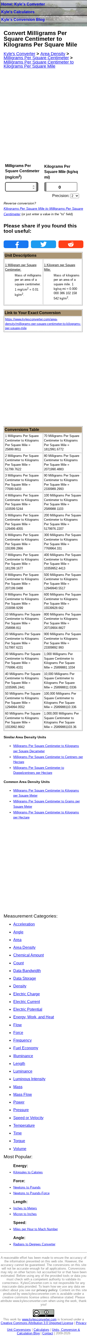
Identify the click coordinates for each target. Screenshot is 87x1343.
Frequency (22, 1040)
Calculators (41, 1329)
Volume (19, 1149)
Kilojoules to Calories (28, 1172)
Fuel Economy (25, 1048)
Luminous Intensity (29, 1079)
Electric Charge (26, 994)
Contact (47, 1333)
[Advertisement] (43, 116)
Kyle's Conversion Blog (23, 20)
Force (18, 1033)
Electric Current (26, 1002)
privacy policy (47, 1290)
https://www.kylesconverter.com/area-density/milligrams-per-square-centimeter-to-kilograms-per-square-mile (43, 323)
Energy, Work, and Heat (33, 1017)
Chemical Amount (28, 955)
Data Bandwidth (27, 971)
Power (18, 1102)
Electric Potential (27, 1009)
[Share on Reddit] (70, 244)
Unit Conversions (19, 1329)
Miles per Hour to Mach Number (35, 1229)
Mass (17, 1087)
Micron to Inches (25, 1214)
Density (19, 986)
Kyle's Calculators (18, 12)
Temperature (24, 1125)
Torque (19, 1141)
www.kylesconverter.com (39, 1319)
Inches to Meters (25, 1208)
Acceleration (24, 924)
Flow (17, 1025)
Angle (18, 932)
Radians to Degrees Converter (34, 1244)
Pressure (21, 1110)
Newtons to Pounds (27, 1187)
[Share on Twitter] (43, 244)
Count (18, 963)
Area (17, 940)
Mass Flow (22, 1094)
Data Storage (24, 978)
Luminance (22, 1071)
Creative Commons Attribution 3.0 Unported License (37, 1323)
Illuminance (23, 1056)
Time (17, 1133)
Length (19, 1064)
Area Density (24, 947)
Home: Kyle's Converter (23, 4)
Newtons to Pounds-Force (31, 1193)
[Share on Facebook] (16, 244)
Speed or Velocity (28, 1118)
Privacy (81, 1323)
